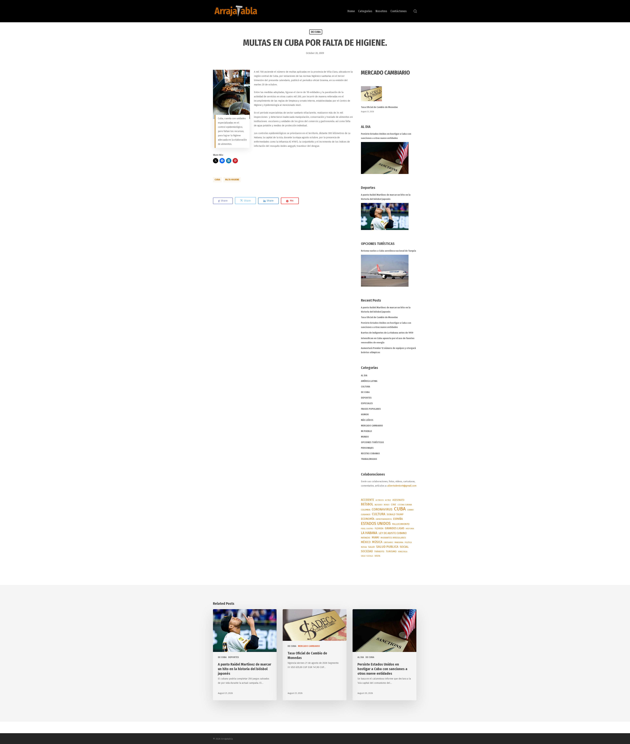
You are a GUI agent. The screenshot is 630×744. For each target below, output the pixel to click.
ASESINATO (398, 500)
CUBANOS (365, 514)
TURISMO (391, 551)
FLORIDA (379, 528)
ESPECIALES (367, 403)
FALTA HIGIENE (232, 179)
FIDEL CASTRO (367, 528)
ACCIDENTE (367, 499)
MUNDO (365, 436)
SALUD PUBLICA (387, 547)
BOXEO (386, 505)
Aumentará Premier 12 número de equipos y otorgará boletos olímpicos (388, 350)
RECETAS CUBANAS (370, 453)
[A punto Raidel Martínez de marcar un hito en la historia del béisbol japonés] (385, 216)
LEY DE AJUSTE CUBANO (393, 533)
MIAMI (375, 537)
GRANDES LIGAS (394, 528)
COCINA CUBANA (405, 505)
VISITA (377, 556)
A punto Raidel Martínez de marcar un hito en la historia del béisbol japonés (385, 196)
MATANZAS (365, 537)
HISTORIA (410, 528)
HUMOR (365, 414)
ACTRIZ (388, 500)
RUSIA (364, 547)
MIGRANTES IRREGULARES (393, 537)
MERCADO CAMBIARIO (372, 425)
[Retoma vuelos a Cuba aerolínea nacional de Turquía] (385, 271)
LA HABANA (369, 533)
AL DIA (364, 375)
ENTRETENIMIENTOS (384, 519)
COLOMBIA (365, 509)
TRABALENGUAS (369, 459)
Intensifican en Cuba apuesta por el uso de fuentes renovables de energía (387, 340)
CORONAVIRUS (382, 509)
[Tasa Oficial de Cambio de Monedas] (389, 95)
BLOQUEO (378, 505)
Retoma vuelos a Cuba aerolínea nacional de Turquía (388, 250)
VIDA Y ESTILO (367, 556)
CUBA (217, 179)
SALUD (371, 547)
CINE (393, 504)
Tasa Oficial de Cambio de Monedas (379, 107)
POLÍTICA (408, 542)
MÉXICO (366, 542)
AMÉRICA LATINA (369, 381)
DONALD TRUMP (395, 514)
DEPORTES (366, 397)
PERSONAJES (367, 448)
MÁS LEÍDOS (367, 420)
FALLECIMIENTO (401, 524)
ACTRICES (380, 500)
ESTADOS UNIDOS (376, 523)
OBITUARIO (388, 542)
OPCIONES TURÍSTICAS (372, 442)
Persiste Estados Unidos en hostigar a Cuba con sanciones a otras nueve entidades (386, 136)
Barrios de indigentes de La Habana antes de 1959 (387, 332)
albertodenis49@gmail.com (401, 485)
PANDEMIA (399, 542)
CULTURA (365, 386)
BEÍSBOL (367, 504)
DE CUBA (316, 32)
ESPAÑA (398, 518)
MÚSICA (377, 542)
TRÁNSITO (379, 551)
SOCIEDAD (367, 551)
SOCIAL (404, 546)
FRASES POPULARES (371, 409)
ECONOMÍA (367, 518)
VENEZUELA (402, 552)
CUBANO (410, 510)
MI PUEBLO (366, 431)
